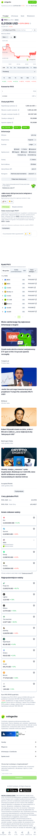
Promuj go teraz (26, 573)
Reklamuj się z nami (7, 187)
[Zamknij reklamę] (34, 540)
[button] (33, 135)
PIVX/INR (31, 307)
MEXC (18, 216)
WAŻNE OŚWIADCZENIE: (8, 795)
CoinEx (8, 221)
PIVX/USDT (31, 279)
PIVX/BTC (31, 287)
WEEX (3, 221)
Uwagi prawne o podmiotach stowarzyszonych (13, 266)
